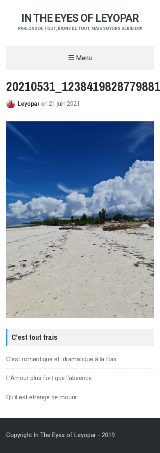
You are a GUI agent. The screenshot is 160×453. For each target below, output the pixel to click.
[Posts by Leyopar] (12, 103)
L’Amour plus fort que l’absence (49, 378)
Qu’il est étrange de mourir (41, 397)
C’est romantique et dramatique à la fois (61, 359)
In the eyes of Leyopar (80, 18)
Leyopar (29, 103)
